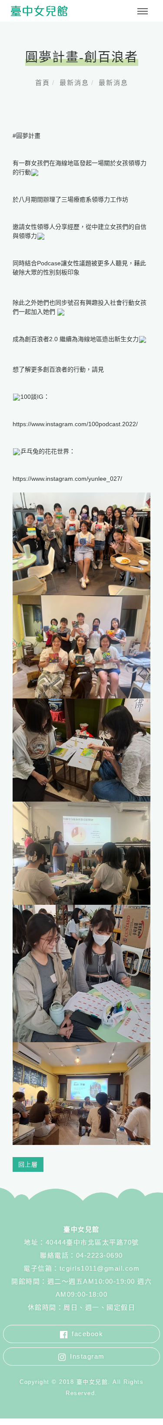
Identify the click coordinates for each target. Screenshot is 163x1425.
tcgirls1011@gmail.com (100, 1268)
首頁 (42, 82)
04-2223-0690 (99, 1255)
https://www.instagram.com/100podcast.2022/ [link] (75, 424)
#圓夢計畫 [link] (26, 135)
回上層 (28, 1164)
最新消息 (74, 82)
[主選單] (142, 11)
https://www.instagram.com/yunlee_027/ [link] (67, 478)
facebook (87, 1333)
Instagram (87, 1356)
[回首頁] (39, 11)
